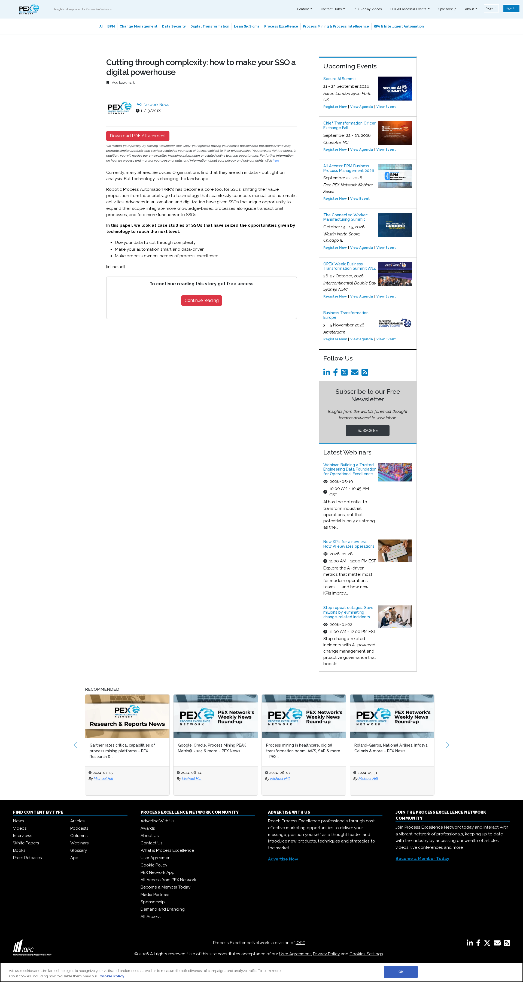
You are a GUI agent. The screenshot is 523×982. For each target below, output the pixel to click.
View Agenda (361, 106)
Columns (78, 835)
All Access (150, 916)
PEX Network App (158, 872)
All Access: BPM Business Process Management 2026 (348, 168)
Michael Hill (103, 778)
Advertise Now (283, 859)
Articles (77, 821)
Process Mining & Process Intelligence (336, 26)
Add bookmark (123, 82)
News (18, 821)
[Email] (355, 374)
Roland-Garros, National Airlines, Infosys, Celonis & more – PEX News (391, 748)
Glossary (78, 850)
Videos (19, 828)
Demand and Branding (163, 909)
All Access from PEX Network (168, 879)
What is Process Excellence (167, 850)
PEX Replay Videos (368, 9)
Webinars (79, 843)
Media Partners (155, 894)
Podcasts (79, 828)
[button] (75, 745)
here (276, 160)
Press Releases (27, 857)
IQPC (300, 942)
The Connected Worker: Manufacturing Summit (345, 217)
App (74, 857)
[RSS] (507, 944)
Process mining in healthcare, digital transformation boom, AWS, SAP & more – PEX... (303, 751)
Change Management (138, 26)
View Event (386, 106)
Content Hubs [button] (331, 9)
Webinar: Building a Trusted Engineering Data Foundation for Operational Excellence (349, 469)
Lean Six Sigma (247, 26)
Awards (148, 828)
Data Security (174, 26)
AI (101, 26)
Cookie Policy (154, 865)
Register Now (335, 106)
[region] (261, 972)
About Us (150, 835)
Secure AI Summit (339, 79)
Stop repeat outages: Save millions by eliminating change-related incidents (348, 612)
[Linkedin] (327, 374)
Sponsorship (447, 9)
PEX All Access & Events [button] (408, 9)
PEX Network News (152, 104)
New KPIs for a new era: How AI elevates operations (349, 544)
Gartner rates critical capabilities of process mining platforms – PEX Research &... (122, 751)
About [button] (470, 9)
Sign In (491, 8)
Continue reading (202, 300)
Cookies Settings (366, 953)
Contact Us (151, 843)
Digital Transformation (209, 26)
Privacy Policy (326, 953)
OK (401, 972)
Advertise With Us (157, 821)
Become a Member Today (165, 887)
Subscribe (368, 430)
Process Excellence (281, 26)
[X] (488, 944)
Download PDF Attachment (138, 135)
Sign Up (511, 8)
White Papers (26, 843)
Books (19, 850)
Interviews (22, 835)
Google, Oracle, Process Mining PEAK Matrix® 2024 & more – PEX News (212, 748)
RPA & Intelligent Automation (399, 26)
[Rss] (365, 374)
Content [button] (303, 9)
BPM (111, 26)
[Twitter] (345, 374)
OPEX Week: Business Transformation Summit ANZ (349, 266)
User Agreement (156, 857)
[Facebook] (336, 374)
